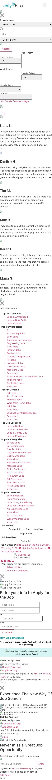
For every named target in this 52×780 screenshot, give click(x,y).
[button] (44, 5)
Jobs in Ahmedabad (17, 316)
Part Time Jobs (15, 396)
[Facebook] (8, 560)
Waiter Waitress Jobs (18, 518)
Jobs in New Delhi (16, 320)
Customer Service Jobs (19, 340)
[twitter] (10, 560)
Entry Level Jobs (16, 495)
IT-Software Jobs (16, 366)
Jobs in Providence (17, 436)
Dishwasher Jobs (16, 456)
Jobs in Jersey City (17, 432)
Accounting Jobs (16, 333)
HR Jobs (11, 359)
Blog (28, 529)
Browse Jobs (15, 529)
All (8, 330)
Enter (41, 763)
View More (12, 346)
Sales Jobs (12, 373)
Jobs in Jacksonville (17, 429)
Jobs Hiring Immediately (19, 502)
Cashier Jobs (14, 449)
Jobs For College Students (21, 505)
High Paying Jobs (16, 499)
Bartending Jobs (15, 446)
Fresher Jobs (14, 353)
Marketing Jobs (15, 369)
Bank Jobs (12, 336)
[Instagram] (5, 560)
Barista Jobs (13, 442)
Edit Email (5, 775)
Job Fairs (38, 529)
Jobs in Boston (15, 426)
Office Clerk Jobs (16, 469)
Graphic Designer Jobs (19, 356)
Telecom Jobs (14, 379)
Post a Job (26, 541)
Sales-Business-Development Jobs (25, 376)
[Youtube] (13, 560)
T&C (36, 673)
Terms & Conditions (17, 570)
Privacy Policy (14, 567)
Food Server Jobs (16, 482)
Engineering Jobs (16, 343)
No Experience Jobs (17, 508)
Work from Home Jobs (19, 403)
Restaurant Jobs (15, 475)
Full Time (11, 393)
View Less (12, 386)
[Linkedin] (2, 560)
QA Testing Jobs (15, 383)
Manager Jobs (14, 465)
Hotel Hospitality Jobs (19, 462)
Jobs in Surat (14, 323)
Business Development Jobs (21, 412)
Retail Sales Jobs (16, 485)
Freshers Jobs (14, 399)
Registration (26, 533)
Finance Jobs (14, 350)
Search (6, 48)
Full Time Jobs (14, 479)
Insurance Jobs (15, 363)
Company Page (21, 101)
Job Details (6, 101)
